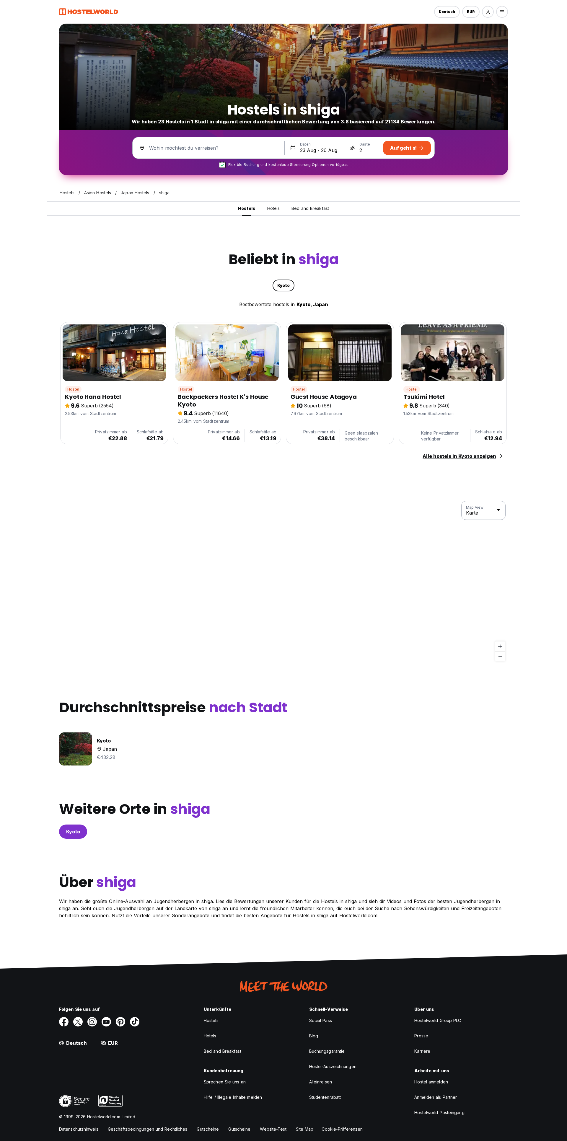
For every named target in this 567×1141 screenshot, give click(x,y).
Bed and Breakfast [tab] (310, 208)
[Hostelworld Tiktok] (134, 1021)
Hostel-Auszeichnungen (332, 1066)
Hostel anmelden (431, 1081)
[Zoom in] (500, 646)
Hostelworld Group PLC (437, 1020)
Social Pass (320, 1020)
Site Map (305, 1129)
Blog (313, 1035)
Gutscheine (208, 1129)
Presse (421, 1035)
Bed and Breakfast (222, 1051)
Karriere (422, 1051)
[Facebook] (64, 1021)
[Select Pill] (488, 12)
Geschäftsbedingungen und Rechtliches (148, 1129)
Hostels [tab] (246, 208)
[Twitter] (78, 1021)
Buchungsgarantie (327, 1051)
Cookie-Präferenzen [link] (342, 1129)
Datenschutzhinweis (78, 1129)
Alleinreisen (320, 1081)
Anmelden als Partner (435, 1097)
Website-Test (273, 1129)
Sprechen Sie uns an (225, 1081)
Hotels (210, 1035)
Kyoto (73, 832)
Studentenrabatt (325, 1097)
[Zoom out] (500, 656)
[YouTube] (106, 1021)
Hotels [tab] (273, 208)
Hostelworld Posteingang (439, 1112)
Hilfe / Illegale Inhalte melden (233, 1097)
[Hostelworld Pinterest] (120, 1021)
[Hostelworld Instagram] (92, 1021)
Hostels (211, 1020)
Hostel (73, 389)
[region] (283, 581)
